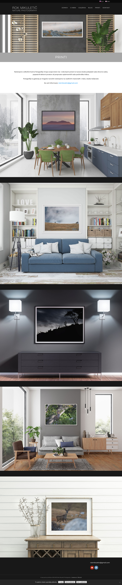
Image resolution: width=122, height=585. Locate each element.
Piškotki (80, 577)
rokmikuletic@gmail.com (68, 83)
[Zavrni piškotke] (120, 582)
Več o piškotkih (81, 582)
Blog (90, 8)
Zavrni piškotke (70, 582)
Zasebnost (74, 577)
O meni (73, 8)
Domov (65, 8)
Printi (97, 8)
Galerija (82, 8)
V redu (61, 582)
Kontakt (106, 8)
